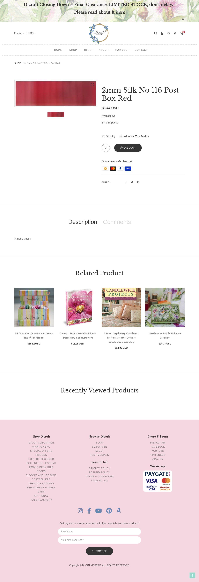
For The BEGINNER (41, 459)
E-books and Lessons (41, 475)
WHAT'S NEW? (41, 447)
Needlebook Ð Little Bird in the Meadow (165, 335)
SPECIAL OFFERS (41, 451)
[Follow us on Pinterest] (138, 182)
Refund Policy (99, 472)
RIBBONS (41, 455)
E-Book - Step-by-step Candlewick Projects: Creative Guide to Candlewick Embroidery (121, 337)
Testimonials (99, 455)
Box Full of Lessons (41, 463)
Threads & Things (41, 483)
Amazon (157, 459)
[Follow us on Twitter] (131, 182)
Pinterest (157, 455)
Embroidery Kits (41, 467)
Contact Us (99, 480)
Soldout (129, 148)
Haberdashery (41, 500)
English (18, 33)
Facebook (158, 447)
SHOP (17, 63)
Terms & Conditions (99, 476)
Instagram (157, 442)
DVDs (41, 491)
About (99, 451)
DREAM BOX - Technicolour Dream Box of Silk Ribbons (34, 335)
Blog (99, 442)
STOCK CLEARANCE (41, 442)
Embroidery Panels (41, 487)
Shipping (110, 136)
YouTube (158, 451)
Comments (117, 222)
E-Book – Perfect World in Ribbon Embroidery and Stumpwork (78, 335)
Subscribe (99, 447)
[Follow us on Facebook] (126, 182)
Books (41, 471)
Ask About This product (136, 136)
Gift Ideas (41, 496)
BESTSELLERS (41, 479)
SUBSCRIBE (99, 551)
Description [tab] (82, 222)
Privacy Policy (99, 468)
